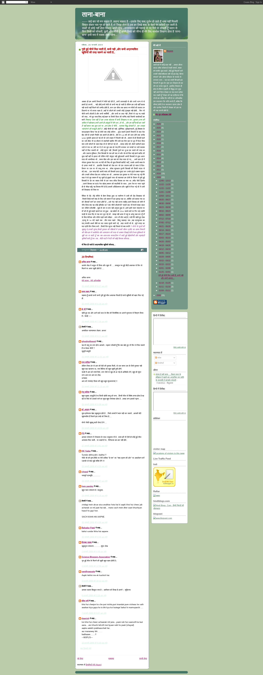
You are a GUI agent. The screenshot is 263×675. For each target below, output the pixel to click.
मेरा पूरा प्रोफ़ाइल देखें (163, 114)
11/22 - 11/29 (165, 184)
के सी (84, 309)
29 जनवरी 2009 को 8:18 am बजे (94, 496)
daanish (85, 618)
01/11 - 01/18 (165, 287)
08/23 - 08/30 (165, 207)
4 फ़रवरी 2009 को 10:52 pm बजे (94, 581)
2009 (158, 177)
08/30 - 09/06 (165, 203)
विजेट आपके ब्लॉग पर (180, 347)
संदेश (159, 358)
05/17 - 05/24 (165, 234)
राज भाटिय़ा (86, 362)
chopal (85, 472)
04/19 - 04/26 (165, 245)
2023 (158, 132)
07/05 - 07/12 (165, 222)
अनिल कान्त (86, 262)
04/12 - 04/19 (165, 249)
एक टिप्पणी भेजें (85, 648)
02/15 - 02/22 (165, 264)
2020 (158, 139)
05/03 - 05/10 (165, 238)
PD (83, 433)
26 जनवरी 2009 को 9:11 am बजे (94, 336)
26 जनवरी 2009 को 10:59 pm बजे (95, 428)
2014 (158, 158)
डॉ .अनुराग (85, 409)
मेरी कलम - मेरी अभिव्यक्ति (91, 280)
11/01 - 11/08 (165, 192)
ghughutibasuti (89, 341)
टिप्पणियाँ (160, 363)
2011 (158, 170)
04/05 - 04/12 (165, 253)
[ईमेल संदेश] (142, 250)
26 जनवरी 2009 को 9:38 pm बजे (94, 404)
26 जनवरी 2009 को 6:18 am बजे (94, 304)
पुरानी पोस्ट (143, 658)
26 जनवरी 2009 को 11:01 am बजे (95, 357)
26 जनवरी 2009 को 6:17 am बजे (94, 286)
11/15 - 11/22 (165, 188)
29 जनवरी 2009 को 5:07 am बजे (94, 481)
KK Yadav (86, 451)
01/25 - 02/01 (165, 272)
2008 (158, 295)
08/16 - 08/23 (165, 211)
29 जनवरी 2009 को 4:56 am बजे (94, 466)
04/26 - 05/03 (165, 241)
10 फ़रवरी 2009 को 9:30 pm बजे (94, 643)
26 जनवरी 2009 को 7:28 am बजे (94, 321)
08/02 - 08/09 (165, 215)
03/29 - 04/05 (165, 257)
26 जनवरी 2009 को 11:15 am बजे (95, 386)
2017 (158, 147)
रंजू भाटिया (85, 392)
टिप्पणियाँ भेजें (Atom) (94, 665)
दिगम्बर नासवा (87, 542)
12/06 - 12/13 (165, 181)
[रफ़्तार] (156, 496)
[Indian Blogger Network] (164, 486)
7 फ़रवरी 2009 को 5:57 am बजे (94, 613)
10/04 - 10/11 (165, 196)
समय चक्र (86, 291)
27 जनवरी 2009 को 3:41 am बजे (94, 446)
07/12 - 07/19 (165, 219)
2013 (158, 162)
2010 (158, 173)
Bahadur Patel (88, 528)
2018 (158, 143)
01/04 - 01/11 (165, 290)
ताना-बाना (93, 14)
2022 (158, 135)
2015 (158, 154)
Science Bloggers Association (96, 557)
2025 (158, 128)
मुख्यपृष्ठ (111, 658)
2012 (158, 166)
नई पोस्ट (80, 658)
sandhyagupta (88, 571)
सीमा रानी (85, 601)
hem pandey (87, 486)
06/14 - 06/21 (165, 230)
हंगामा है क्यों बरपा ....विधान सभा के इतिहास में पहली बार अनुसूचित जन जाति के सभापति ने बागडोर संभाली (170, 377)
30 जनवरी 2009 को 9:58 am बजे (94, 537)
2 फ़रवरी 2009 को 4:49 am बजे (94, 551)
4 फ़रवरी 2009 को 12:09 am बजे (94, 566)
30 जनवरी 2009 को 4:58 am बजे (94, 522)
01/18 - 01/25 (165, 283)
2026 (158, 124)
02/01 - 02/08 (165, 268)
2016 (158, 151)
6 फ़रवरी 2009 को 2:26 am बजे (94, 595)
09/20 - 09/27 (165, 200)
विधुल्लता (170, 51)
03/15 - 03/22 (165, 260)
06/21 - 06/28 (165, 226)
